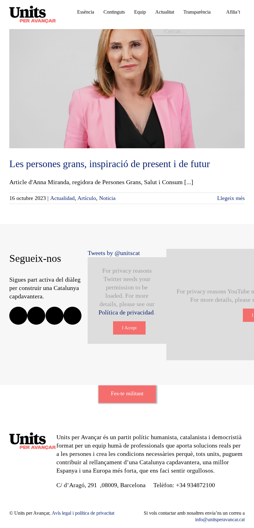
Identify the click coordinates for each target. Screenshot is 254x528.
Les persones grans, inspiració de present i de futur (109, 163)
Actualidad (62, 198)
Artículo (86, 198)
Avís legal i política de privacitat (83, 513)
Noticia (107, 198)
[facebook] (18, 316)
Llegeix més (231, 198)
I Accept (129, 328)
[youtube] (72, 316)
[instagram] (55, 316)
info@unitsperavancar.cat (220, 519)
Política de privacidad (126, 312)
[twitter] (36, 316)
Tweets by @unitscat (114, 252)
